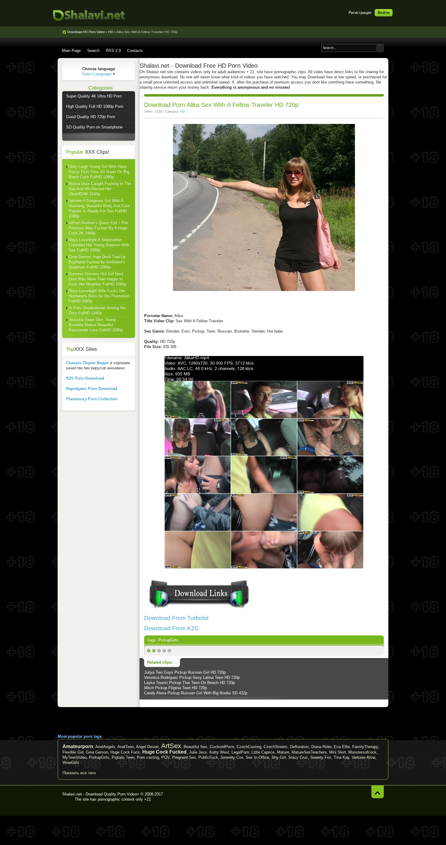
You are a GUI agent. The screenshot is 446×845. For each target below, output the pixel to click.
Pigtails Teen (123, 757)
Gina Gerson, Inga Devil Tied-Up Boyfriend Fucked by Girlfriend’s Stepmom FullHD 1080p (97, 262)
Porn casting (148, 757)
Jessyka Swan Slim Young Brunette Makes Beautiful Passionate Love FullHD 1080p (96, 324)
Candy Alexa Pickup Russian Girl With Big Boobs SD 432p (195, 693)
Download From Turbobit (176, 618)
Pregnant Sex (184, 757)
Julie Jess (198, 752)
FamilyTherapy (365, 746)
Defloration (299, 746)
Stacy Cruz (298, 757)
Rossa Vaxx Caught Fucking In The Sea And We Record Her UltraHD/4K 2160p (100, 188)
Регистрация (360, 12)
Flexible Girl (73, 752)
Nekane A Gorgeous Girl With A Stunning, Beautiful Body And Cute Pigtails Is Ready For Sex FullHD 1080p (99, 208)
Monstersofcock (362, 752)
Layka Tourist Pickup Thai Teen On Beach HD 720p (189, 682)
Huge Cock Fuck (125, 752)
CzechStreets (276, 746)
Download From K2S (171, 628)
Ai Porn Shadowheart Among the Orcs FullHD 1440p (97, 310)
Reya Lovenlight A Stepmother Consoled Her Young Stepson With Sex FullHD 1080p (99, 245)
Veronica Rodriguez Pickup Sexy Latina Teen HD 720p (192, 677)
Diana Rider (321, 746)
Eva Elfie (342, 746)
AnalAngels (105, 746)
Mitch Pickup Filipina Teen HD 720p (175, 688)
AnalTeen (125, 746)
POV (165, 757)
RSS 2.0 (113, 50)
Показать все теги (79, 773)
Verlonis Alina (363, 757)
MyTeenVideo (74, 757)
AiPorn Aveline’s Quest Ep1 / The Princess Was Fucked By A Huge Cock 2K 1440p (98, 228)
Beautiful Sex (195, 746)
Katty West (219, 752)
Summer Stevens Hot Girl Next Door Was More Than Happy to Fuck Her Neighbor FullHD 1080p (97, 279)
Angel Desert (147, 746)
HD (182, 111)
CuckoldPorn (222, 746)
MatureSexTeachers (309, 752)
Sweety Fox (320, 757)
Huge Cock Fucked (164, 751)
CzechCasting (249, 746)
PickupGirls (168, 640)
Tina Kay (341, 757)
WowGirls (71, 762)
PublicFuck (208, 757)
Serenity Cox (232, 757)
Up (377, 791)
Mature (283, 752)
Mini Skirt (337, 752)
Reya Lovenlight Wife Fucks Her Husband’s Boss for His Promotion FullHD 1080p (99, 296)
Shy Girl (279, 757)
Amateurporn (78, 746)
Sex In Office (257, 757)
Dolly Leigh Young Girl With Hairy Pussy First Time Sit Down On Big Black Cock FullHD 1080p (99, 171)
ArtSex (171, 746)
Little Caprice (263, 752)
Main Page (71, 50)
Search (93, 50)
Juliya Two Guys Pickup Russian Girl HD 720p (185, 672)
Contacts (135, 50)
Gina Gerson (97, 752)
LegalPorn (240, 752)
